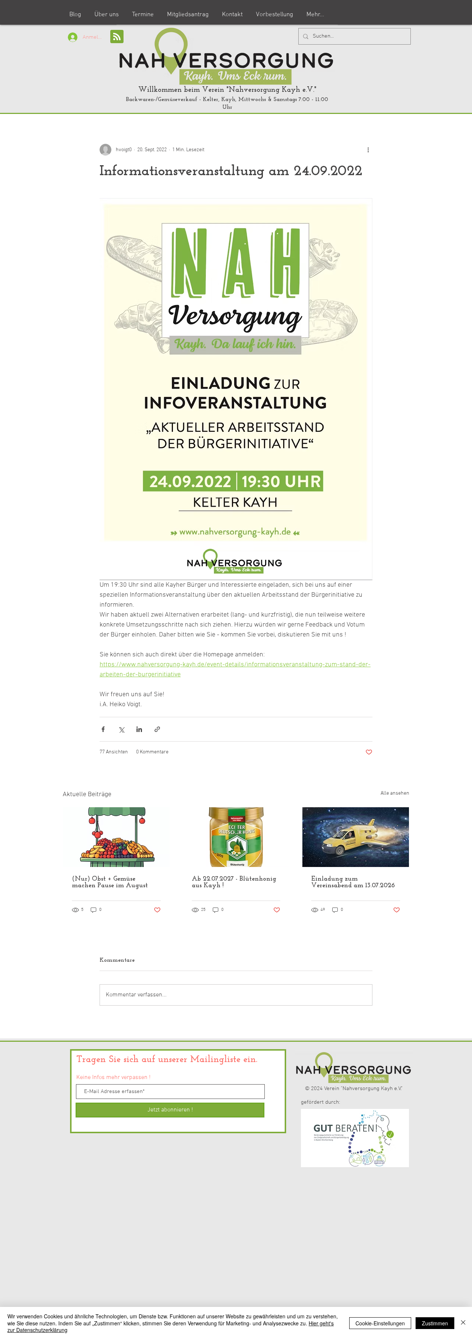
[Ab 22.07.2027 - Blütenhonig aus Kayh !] (236, 837)
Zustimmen (435, 1323)
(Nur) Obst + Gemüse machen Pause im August (110, 882)
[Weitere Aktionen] (368, 149)
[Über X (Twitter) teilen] (121, 729)
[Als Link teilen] (157, 729)
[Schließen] (463, 1323)
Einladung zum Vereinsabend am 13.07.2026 (353, 882)
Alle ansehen (395, 793)
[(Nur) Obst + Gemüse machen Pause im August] (116, 837)
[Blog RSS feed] (117, 37)
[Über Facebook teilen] (103, 729)
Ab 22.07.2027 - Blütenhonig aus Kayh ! (234, 882)
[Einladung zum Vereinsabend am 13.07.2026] (355, 837)
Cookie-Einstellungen (380, 1323)
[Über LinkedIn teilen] (139, 729)
